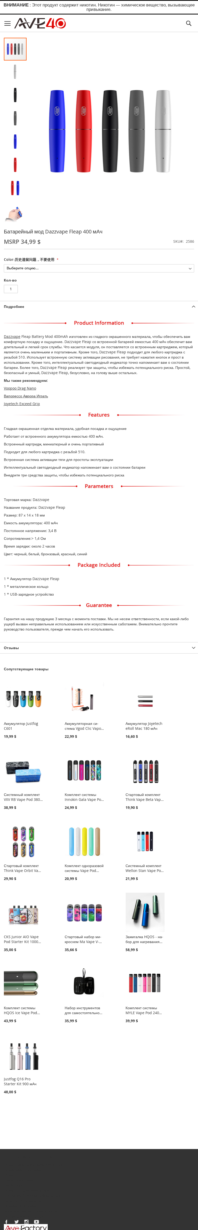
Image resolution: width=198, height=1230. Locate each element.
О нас (9, 1164)
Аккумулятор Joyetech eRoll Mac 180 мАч (144, 726)
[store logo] (40, 23)
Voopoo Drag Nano (20, 388)
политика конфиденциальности (30, 1211)
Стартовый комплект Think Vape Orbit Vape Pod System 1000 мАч (23, 870)
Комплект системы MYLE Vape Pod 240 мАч (142, 1012)
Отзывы (11, 647)
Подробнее (14, 306)
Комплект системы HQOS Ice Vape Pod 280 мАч (20, 1012)
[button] (15, 72)
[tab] (99, 306)
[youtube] (36, 1221)
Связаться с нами (30, 1164)
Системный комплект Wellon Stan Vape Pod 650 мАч (144, 870)
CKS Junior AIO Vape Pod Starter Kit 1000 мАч (21, 941)
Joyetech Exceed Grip (22, 403)
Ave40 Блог (55, 1164)
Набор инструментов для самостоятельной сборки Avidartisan (83, 1012)
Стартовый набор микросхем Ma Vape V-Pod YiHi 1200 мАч (83, 941)
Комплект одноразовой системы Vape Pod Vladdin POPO (84, 870)
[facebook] (6, 1221)
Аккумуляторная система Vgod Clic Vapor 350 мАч (84, 728)
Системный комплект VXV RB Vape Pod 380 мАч (22, 799)
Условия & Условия (20, 1205)
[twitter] (16, 1221)
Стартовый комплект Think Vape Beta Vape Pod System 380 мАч (144, 799)
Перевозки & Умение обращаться (32, 1195)
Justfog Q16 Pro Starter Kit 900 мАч (20, 1081)
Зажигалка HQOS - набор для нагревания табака (144, 941)
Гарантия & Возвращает (24, 1200)
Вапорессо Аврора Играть (26, 395)
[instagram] (26, 1221)
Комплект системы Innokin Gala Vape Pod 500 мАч (84, 799)
